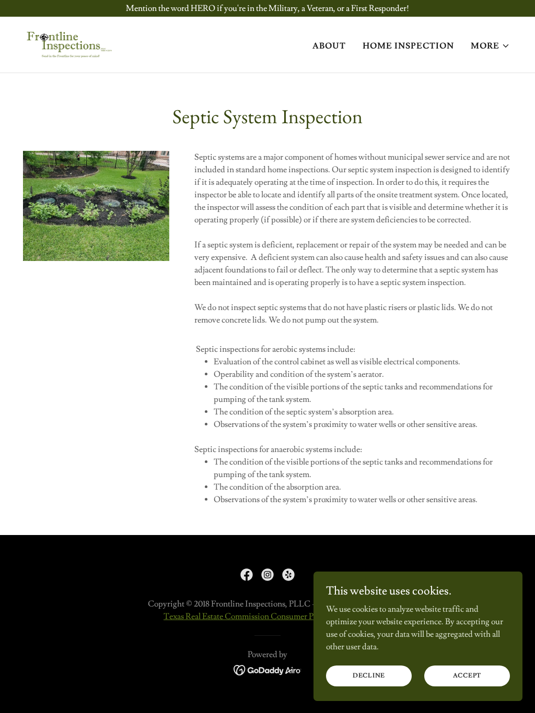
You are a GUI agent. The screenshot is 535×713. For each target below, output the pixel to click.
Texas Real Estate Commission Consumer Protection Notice (267, 616)
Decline (369, 676)
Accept (467, 676)
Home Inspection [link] (408, 46)
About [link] (329, 46)
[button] (490, 46)
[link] (69, 43)
